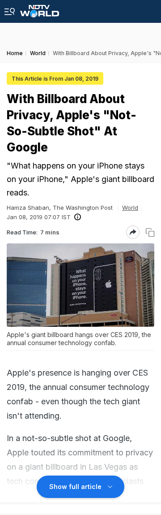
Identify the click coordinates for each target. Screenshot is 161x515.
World (130, 207)
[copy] (150, 232)
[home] (39, 8)
